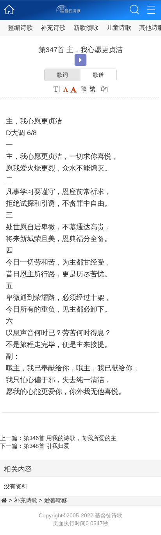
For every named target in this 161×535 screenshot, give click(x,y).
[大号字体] (73, 89)
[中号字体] (65, 89)
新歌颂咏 (85, 27)
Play (80, 60)
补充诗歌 (53, 27)
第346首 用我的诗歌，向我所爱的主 (69, 438)
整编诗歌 (20, 27)
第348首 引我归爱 (46, 446)
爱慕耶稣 (56, 500)
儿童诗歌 (118, 27)
